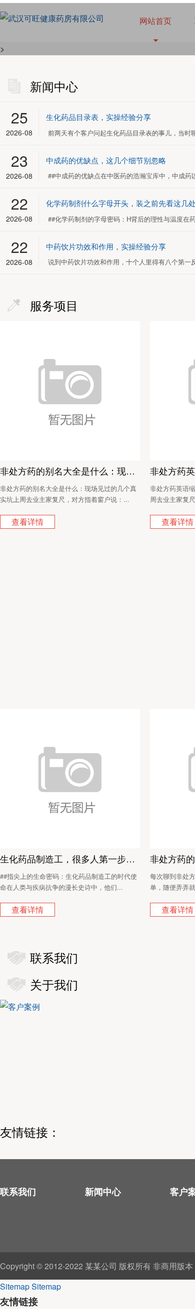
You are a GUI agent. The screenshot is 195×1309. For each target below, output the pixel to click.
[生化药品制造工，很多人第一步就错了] (70, 778)
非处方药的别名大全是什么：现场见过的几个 (70, 470)
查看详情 (28, 522)
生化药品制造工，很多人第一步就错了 (70, 858)
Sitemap (15, 1286)
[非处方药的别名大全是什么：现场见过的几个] (70, 391)
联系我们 (18, 1191)
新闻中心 (103, 1191)
